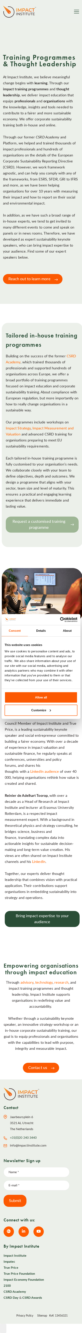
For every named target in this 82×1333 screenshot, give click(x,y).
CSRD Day (11, 1297)
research (61, 982)
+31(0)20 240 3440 (23, 1137)
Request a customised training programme (39, 525)
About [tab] (67, 630)
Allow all (41, 697)
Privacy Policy (24, 1315)
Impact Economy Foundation (24, 1279)
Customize (38, 710)
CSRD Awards (32, 1297)
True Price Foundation (19, 1273)
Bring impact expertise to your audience (42, 919)
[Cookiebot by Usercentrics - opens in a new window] (60, 619)
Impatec (9, 1261)
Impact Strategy (18, 428)
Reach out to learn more (29, 279)
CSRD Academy (15, 1291)
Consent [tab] (15, 630)
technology (44, 982)
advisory (27, 982)
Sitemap (42, 1315)
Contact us (37, 1068)
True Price (11, 1267)
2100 (7, 1285)
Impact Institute (15, 1255)
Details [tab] (41, 630)
